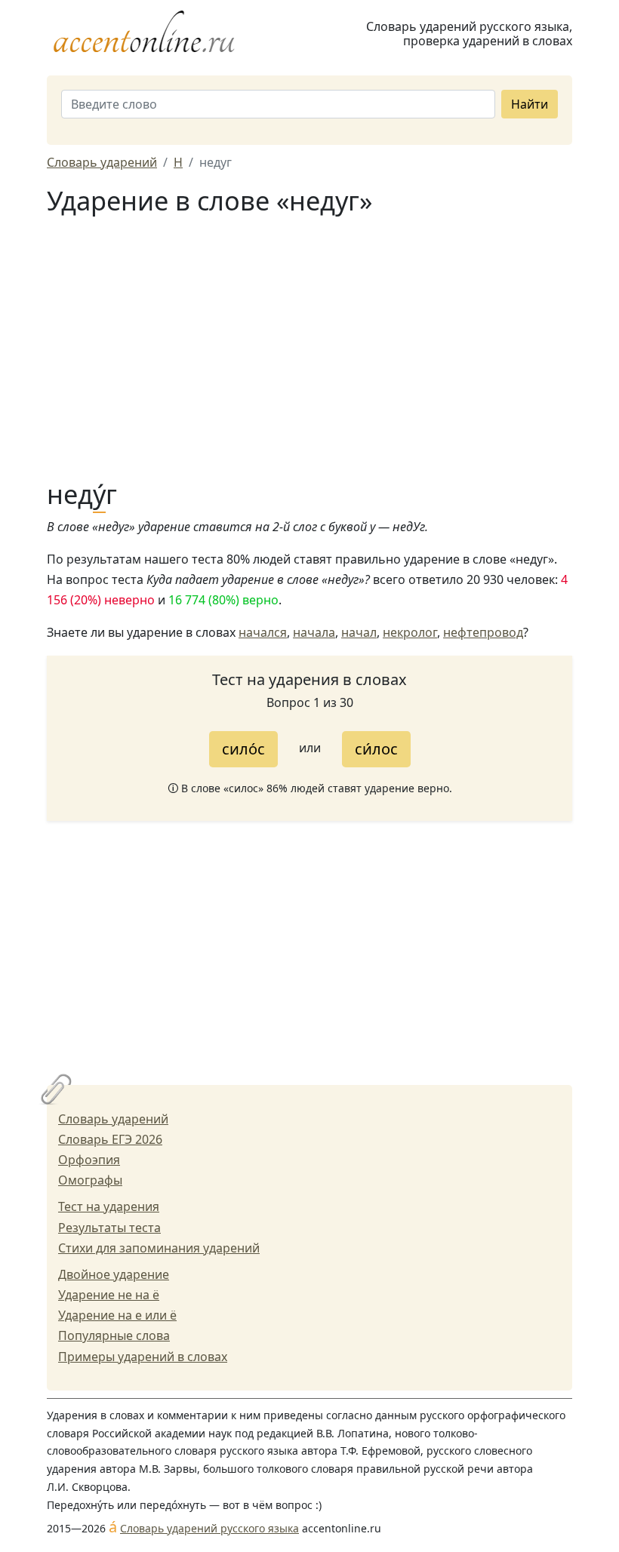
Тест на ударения (108, 1206)
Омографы (90, 1180)
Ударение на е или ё (117, 1315)
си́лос (376, 749)
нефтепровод (483, 632)
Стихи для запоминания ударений (159, 1248)
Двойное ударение (113, 1274)
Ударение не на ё (108, 1294)
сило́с (243, 749)
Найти (529, 104)
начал (359, 632)
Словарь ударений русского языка (209, 1528)
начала (314, 632)
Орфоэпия (89, 1159)
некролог (410, 632)
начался (263, 632)
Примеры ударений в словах (142, 1356)
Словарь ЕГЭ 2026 (110, 1139)
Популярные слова (114, 1335)
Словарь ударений (113, 1119)
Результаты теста (109, 1227)
